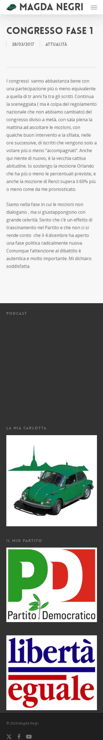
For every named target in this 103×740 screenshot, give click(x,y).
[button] (94, 7)
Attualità (56, 44)
